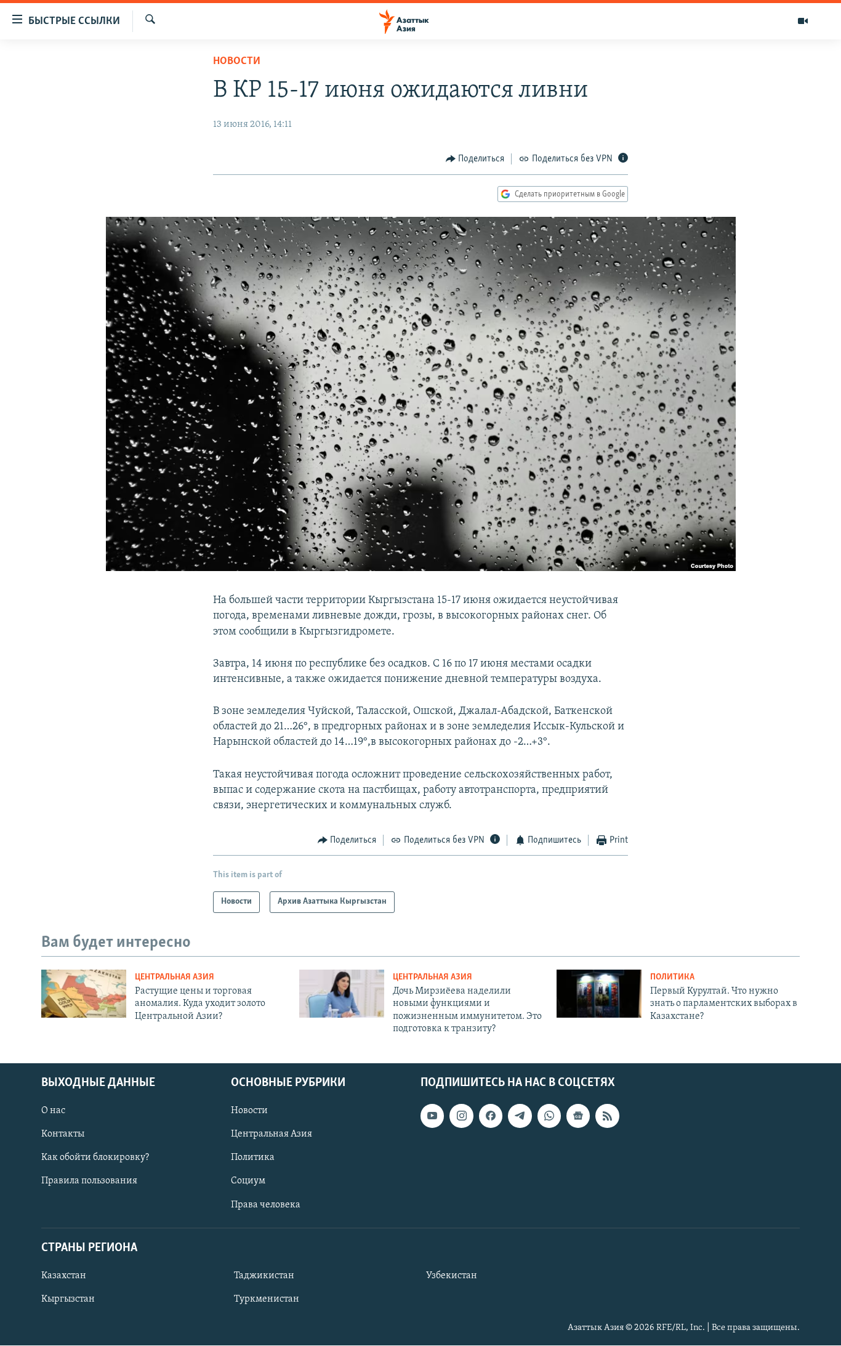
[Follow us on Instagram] (461, 1116)
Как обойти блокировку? (95, 1158)
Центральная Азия (174, 977)
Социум (248, 1181)
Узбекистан (451, 1276)
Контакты (62, 1135)
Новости (236, 61)
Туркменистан (266, 1299)
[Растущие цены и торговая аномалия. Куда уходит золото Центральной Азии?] (83, 994)
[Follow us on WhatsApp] (549, 1116)
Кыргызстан (68, 1299)
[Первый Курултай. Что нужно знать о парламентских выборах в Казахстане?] (599, 994)
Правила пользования (89, 1181)
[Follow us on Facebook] (490, 1116)
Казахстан (63, 1276)
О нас (53, 1111)
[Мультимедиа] (802, 21)
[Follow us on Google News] (578, 1116)
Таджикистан (264, 1276)
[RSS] (607, 1116)
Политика (672, 977)
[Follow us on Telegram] (519, 1116)
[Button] (475, 159)
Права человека (265, 1205)
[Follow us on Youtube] (432, 1116)
